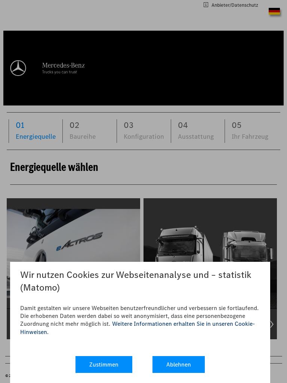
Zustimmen (103, 364)
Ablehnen (178, 364)
